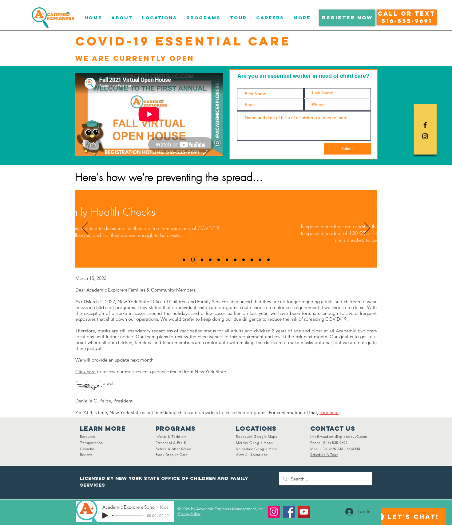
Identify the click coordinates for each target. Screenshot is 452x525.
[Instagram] (274, 512)
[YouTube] (304, 512)
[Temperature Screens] (193, 260)
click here (329, 412)
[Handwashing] (210, 259)
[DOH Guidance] (243, 259)
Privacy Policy (188, 513)
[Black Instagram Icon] (425, 136)
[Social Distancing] (268, 259)
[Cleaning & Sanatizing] (252, 259)
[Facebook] (289, 512)
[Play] (105, 515)
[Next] (367, 228)
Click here (85, 371)
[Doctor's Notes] (235, 259)
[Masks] (218, 259)
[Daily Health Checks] (184, 259)
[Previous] (85, 228)
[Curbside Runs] (202, 259)
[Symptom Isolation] (227, 259)
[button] (347, 18)
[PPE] (260, 259)
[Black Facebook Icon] (425, 125)
